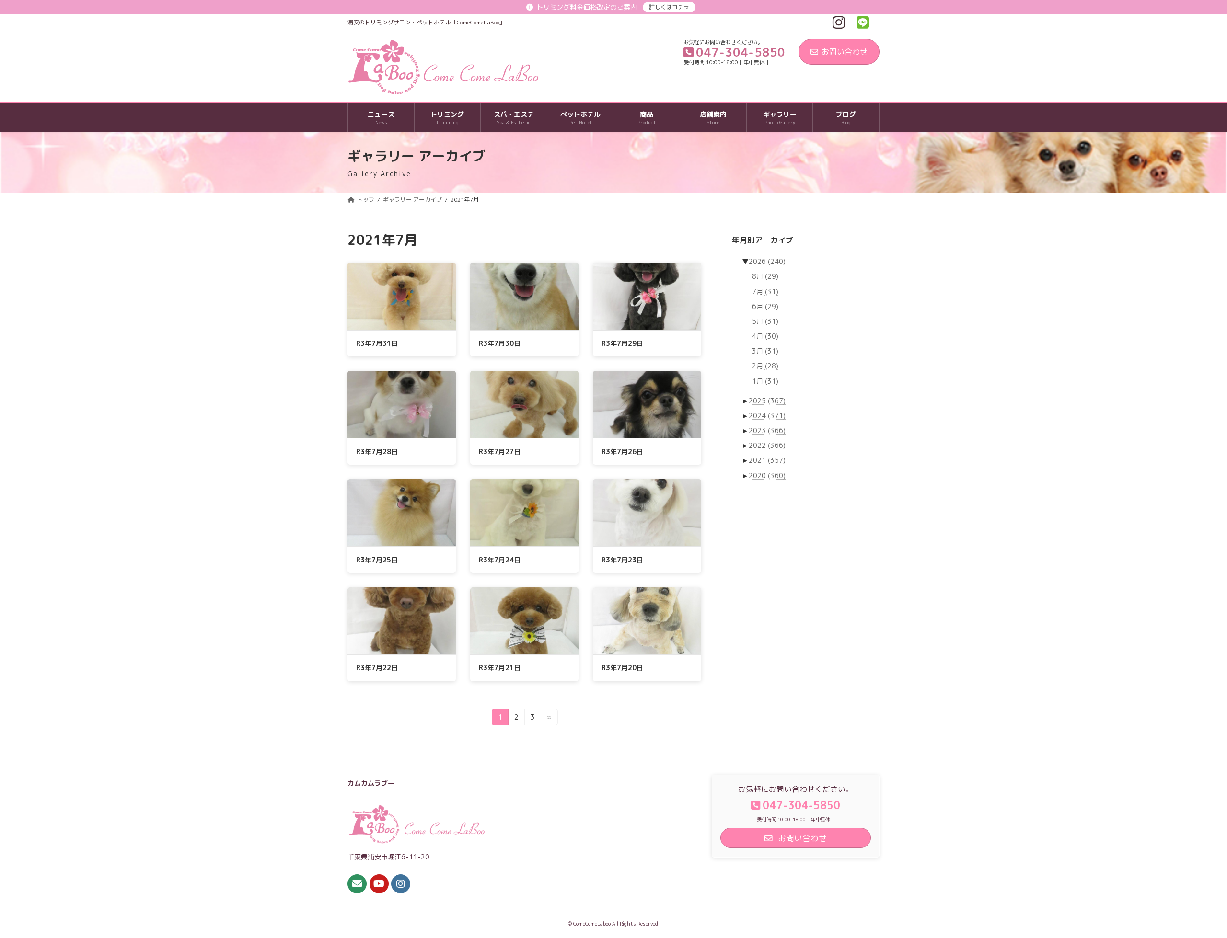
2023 (767, 430)
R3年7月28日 (377, 451)
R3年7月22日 (377, 667)
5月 (765, 321)
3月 (765, 350)
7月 (765, 291)
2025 (767, 400)
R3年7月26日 (622, 451)
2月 (765, 366)
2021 (767, 460)
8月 (765, 276)
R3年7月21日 (500, 667)
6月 (765, 306)
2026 (767, 261)
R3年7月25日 (377, 559)
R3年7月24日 (500, 559)
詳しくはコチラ (669, 7)
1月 (765, 381)
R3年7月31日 (377, 343)
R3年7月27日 (500, 451)
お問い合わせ (845, 51)
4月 (765, 336)
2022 (767, 445)
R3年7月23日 (622, 559)
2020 (767, 475)
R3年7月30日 (500, 343)
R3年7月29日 (622, 343)
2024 (767, 415)
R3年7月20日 (622, 667)
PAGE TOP (1191, 901)
